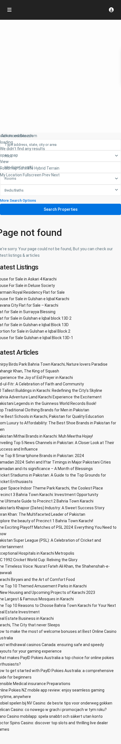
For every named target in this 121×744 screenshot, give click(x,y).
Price (8, 156)
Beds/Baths (14, 190)
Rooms (10, 178)
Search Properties (61, 209)
